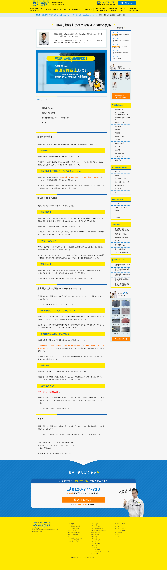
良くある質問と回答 (121, 249)
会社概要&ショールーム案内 (120, 244)
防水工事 (117, 146)
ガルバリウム (119, 188)
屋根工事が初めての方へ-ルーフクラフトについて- (36, 9)
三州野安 (117, 217)
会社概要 (117, 224)
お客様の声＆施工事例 (113, 9)
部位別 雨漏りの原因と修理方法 (122, 279)
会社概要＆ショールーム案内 (133, 9)
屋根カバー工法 (119, 122)
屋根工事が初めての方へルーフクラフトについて (122, 229)
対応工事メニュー (65, 9)
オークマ (117, 210)
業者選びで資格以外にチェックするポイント (56, 118)
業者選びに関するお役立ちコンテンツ (123, 269)
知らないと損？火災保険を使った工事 (100, 9)
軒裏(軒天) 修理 (119, 136)
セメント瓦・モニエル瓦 (122, 182)
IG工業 (117, 203)
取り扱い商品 (118, 199)
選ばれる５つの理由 (52, 9)
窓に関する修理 (119, 153)
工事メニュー (118, 105)
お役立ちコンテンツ (122, 9)
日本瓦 (117, 175)
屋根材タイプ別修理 (121, 167)
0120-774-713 (86, 489)
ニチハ (117, 214)
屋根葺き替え (119, 126)
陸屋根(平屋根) (119, 185)
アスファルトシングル (121, 178)
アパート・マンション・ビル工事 (100, 551)
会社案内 (71, 523)
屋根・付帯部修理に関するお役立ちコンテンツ (123, 284)
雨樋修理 (117, 133)
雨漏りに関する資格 (48, 113)
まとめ (44, 123)
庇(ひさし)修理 (119, 143)
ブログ (117, 240)
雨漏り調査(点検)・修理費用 (122, 118)
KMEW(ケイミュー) (121, 207)
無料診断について (77, 9)
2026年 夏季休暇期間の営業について (120, 34)
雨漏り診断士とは (47, 108)
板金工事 (117, 150)
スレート (117, 171)
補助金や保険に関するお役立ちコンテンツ (123, 264)
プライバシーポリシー (121, 252)
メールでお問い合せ (85, 500)
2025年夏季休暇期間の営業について (120, 52)
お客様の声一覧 (122, 339)
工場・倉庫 (118, 160)
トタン (117, 192)
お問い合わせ (128, 3)
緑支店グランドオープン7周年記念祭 (120, 46)
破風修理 (117, 139)
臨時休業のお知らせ (117, 57)
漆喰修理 (117, 129)
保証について (88, 9)
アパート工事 (119, 156)
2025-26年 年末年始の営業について (120, 40)
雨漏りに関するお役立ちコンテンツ (123, 274)
